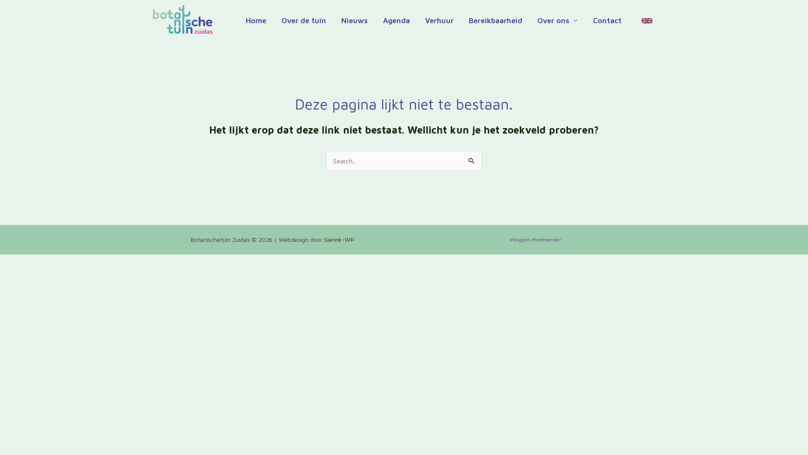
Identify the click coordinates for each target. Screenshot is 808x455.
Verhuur (439, 20)
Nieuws (354, 20)
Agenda (396, 20)
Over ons (553, 20)
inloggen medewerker (535, 239)
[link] (647, 21)
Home (256, 20)
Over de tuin (304, 20)
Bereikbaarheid (495, 20)
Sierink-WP (339, 239)
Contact (607, 20)
